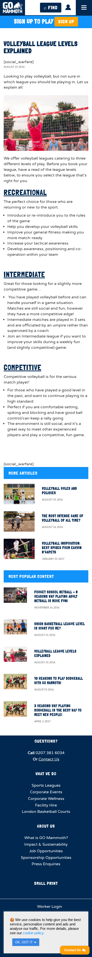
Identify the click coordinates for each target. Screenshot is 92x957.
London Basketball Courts (46, 811)
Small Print (46, 883)
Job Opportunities (46, 851)
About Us (46, 826)
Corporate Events (46, 792)
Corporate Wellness (46, 798)
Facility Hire (46, 805)
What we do (46, 773)
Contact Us (49, 759)
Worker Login (49, 906)
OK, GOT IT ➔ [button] (25, 942)
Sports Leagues (46, 785)
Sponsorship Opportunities (46, 857)
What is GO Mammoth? (46, 837)
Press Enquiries (46, 864)
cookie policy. (33, 933)
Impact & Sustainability (46, 844)
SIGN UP (66, 21)
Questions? (46, 741)
